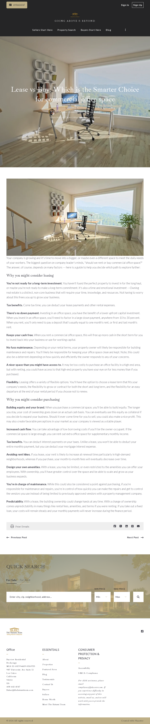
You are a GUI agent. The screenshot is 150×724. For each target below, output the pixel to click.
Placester (139, 720)
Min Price (99, 589)
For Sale (11, 580)
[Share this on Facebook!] (115, 526)
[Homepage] (74, 15)
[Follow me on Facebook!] (142, 631)
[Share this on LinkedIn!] (126, 526)
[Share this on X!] (120, 526)
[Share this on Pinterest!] (132, 526)
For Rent (25, 580)
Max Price (119, 589)
